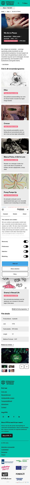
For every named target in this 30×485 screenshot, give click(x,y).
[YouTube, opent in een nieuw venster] (9, 417)
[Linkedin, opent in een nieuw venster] (19, 417)
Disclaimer (4, 452)
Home (2, 11)
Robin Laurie (16, 36)
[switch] (26, 246)
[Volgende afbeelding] (27, 367)
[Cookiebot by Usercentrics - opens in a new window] (18, 209)
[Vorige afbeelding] (22, 367)
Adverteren (4, 404)
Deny (15, 274)
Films (8, 11)
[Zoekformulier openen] (18, 3)
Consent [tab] (5, 214)
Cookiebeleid (4, 449)
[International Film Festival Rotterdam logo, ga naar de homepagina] (7, 3)
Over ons (4, 392)
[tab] (4, 366)
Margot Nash (7, 36)
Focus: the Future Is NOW (10, 41)
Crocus (7, 123)
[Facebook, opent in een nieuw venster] (14, 417)
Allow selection (15, 268)
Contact (3, 407)
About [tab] (24, 214)
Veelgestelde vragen (7, 398)
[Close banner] (27, 209)
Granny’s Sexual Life (12, 293)
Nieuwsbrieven (6, 395)
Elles (6, 90)
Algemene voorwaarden (8, 447)
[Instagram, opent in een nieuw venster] (3, 417)
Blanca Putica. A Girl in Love (14, 157)
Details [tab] (15, 214)
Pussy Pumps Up (10, 192)
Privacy (3, 455)
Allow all (15, 263)
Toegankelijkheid (6, 401)
